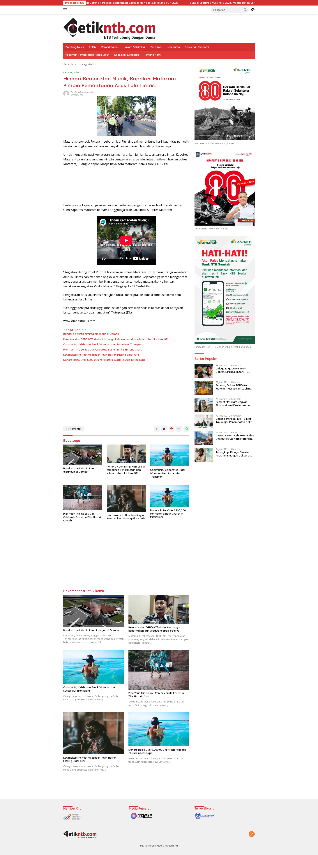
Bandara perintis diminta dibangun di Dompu (91, 334)
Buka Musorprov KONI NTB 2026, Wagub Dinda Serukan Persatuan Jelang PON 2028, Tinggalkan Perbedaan (214, 2)
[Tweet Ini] (164, 429)
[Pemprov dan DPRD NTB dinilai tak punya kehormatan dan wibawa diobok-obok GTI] (126, 454)
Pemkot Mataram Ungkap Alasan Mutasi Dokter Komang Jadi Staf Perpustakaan (234, 403)
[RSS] (252, 834)
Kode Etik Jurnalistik (126, 54)
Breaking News (75, 47)
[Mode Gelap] (253, 10)
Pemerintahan (110, 47)
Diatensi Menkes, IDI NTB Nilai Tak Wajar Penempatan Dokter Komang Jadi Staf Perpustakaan (235, 420)
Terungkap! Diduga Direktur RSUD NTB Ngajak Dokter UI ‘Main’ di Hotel (233, 454)
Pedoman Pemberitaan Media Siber (87, 54)
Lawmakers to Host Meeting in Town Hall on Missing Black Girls (101, 354)
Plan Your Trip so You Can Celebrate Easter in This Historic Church (103, 349)
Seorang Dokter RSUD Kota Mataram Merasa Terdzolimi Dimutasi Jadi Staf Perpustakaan (233, 387)
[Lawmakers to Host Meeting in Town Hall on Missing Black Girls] (126, 498)
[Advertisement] (126, 393)
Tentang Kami (152, 54)
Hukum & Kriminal (134, 47)
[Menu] (65, 10)
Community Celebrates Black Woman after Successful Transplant (103, 344)
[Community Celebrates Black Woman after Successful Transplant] (169, 456)
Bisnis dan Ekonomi (197, 47)
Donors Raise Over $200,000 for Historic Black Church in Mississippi (104, 360)
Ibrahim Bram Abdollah (82, 92)
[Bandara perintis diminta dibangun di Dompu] (82, 455)
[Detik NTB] (109, 28)
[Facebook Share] (157, 429)
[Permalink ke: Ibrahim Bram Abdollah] (66, 93)
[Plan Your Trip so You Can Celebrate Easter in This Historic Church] (82, 497)
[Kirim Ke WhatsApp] (186, 429)
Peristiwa (156, 47)
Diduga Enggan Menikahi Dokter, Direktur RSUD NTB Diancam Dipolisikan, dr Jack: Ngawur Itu (234, 370)
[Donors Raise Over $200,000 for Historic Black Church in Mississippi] (169, 496)
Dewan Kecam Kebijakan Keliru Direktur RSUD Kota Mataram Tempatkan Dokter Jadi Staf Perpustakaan (235, 437)
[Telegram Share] (179, 429)
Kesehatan (173, 47)
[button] (245, 10)
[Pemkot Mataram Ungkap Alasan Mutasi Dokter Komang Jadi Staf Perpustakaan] (204, 405)
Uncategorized (72, 72)
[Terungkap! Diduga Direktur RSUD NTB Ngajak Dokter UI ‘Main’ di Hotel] (204, 455)
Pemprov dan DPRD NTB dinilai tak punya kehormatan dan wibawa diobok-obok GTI (115, 339)
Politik (92, 47)
